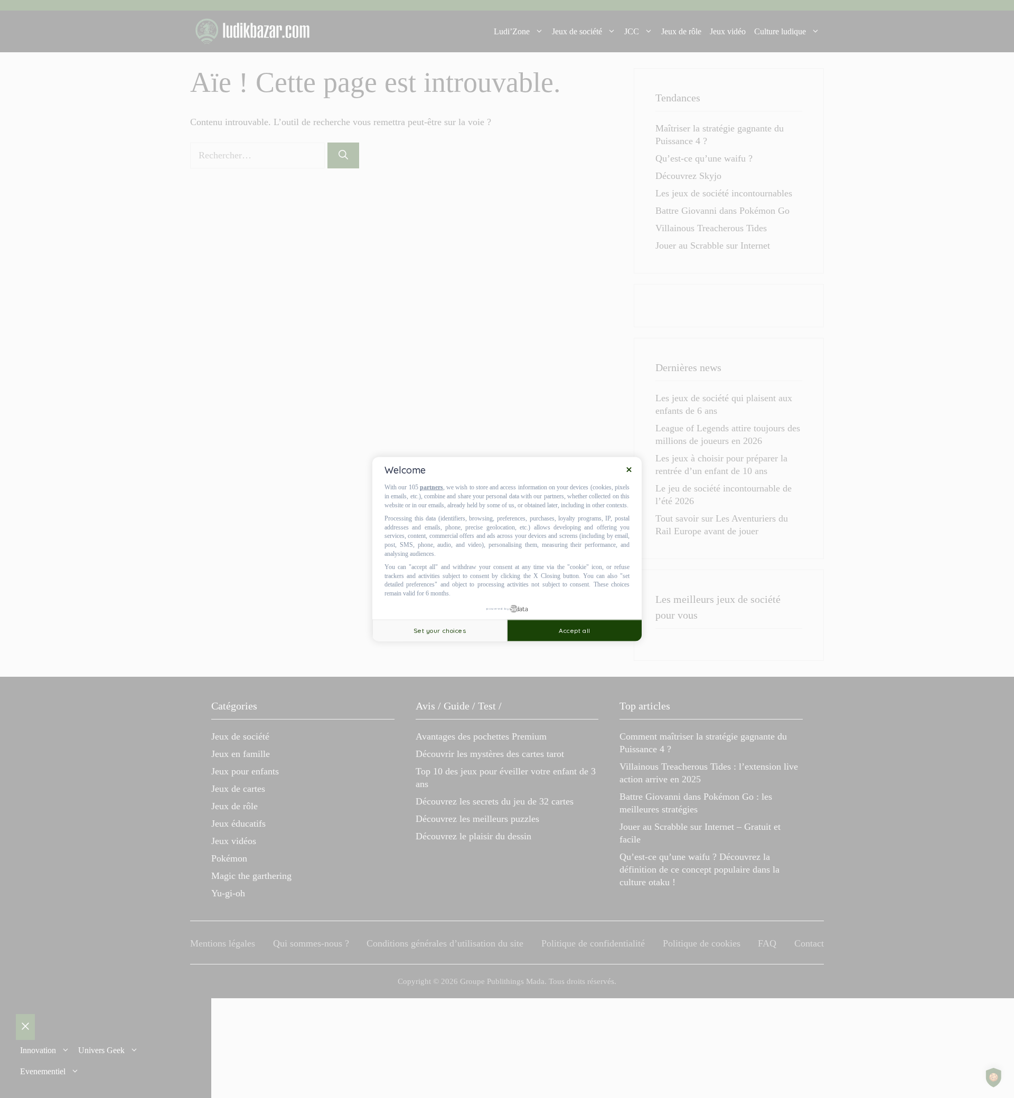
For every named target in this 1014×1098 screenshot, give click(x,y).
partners (431, 487)
